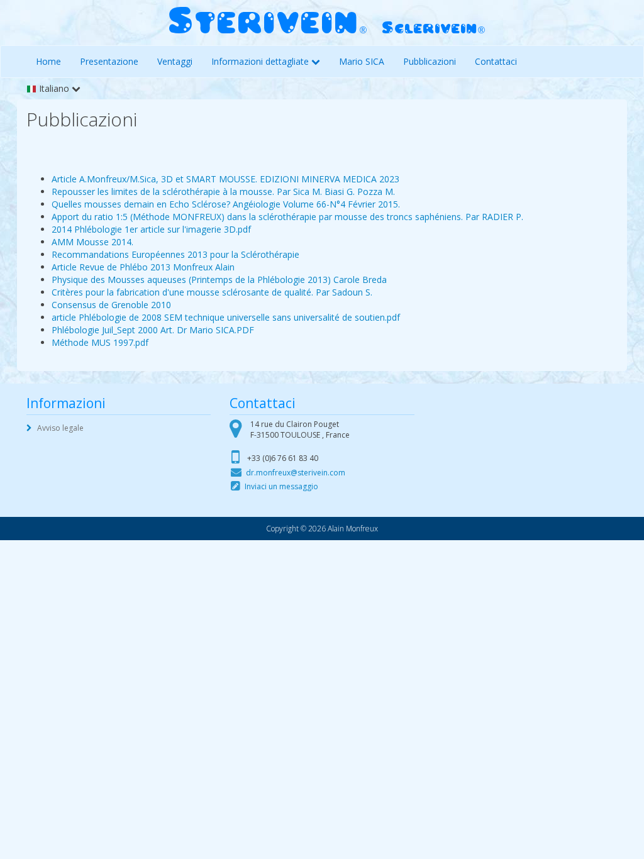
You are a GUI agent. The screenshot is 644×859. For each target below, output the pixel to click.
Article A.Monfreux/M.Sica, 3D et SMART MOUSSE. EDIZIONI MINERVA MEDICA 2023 (225, 179)
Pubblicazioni (429, 61)
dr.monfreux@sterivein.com (295, 472)
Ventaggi (174, 61)
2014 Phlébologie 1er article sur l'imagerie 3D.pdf (151, 229)
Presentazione (109, 61)
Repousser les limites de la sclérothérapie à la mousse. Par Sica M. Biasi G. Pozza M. (223, 191)
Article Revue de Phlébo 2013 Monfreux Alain (143, 267)
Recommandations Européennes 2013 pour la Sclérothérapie (175, 254)
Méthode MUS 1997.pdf (100, 342)
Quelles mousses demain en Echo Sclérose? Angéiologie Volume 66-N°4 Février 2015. (226, 204)
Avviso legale (60, 428)
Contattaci (496, 61)
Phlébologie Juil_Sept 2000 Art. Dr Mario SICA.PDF (153, 330)
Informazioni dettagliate (260, 61)
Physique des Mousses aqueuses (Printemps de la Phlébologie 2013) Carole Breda (219, 279)
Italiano (52, 88)
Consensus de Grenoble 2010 (111, 305)
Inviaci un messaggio (281, 486)
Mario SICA (361, 61)
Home (48, 61)
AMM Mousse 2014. (92, 242)
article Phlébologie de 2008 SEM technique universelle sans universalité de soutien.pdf (226, 317)
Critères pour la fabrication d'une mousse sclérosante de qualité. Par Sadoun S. (212, 292)
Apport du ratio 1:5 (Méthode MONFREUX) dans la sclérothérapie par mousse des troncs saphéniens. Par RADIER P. (287, 217)
